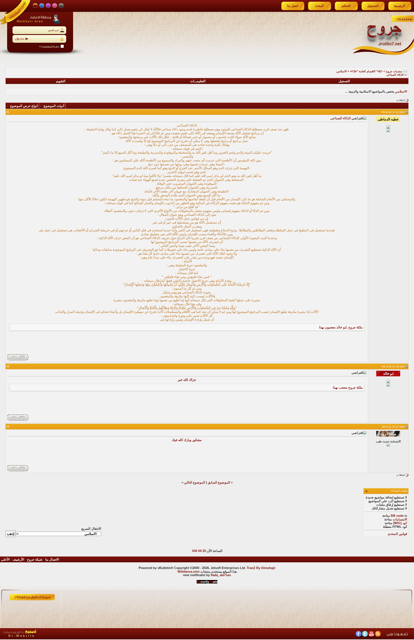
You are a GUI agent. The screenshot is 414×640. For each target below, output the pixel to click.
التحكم (346, 6)
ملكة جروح (355, 327)
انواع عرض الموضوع (24, 106)
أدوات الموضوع (54, 106)
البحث (319, 6)
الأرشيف (18, 559)
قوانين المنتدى (397, 534)
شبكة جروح (34, 559)
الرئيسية (399, 6)
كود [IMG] (400, 523)
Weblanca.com (188, 571)
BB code (397, 515)
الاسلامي (341, 71)
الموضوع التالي (194, 482)
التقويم (60, 81)
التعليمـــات (197, 81)
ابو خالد (341, 327)
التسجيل (373, 6)
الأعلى (5, 559)
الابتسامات (400, 519)
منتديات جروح (394, 71)
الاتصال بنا (52, 559)
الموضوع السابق (219, 482)
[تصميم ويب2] (39, 638)
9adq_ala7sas (221, 575)
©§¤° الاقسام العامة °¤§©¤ (366, 71)
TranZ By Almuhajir (261, 568)
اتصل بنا (292, 6)
